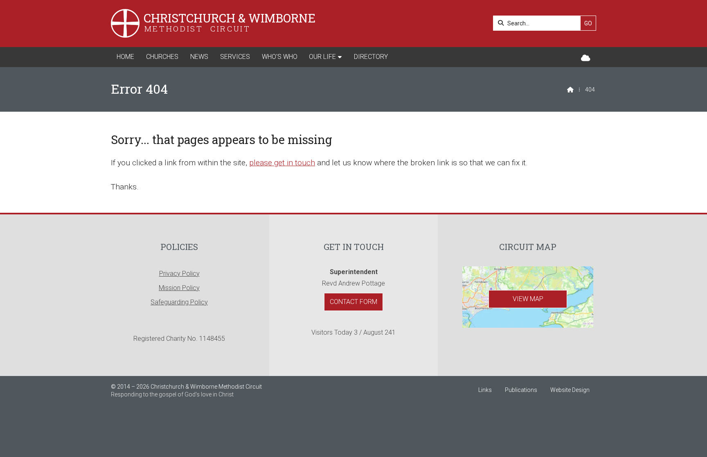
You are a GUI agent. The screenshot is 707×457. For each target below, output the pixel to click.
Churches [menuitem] (162, 57)
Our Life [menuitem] (322, 57)
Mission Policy (179, 288)
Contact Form (353, 302)
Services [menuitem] (235, 57)
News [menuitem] (199, 57)
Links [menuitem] (485, 390)
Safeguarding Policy (179, 302)
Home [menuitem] (125, 57)
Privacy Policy (179, 273)
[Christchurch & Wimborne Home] (125, 23)
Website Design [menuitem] (570, 390)
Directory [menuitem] (371, 57)
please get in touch (282, 162)
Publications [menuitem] (521, 390)
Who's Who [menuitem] (279, 57)
